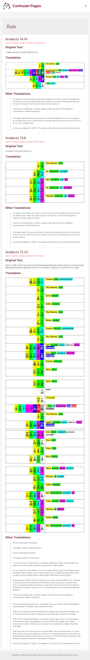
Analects (23, 43)
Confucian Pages (27, 6)
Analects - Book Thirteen (35, 142)
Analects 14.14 (16, 39)
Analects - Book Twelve (35, 256)
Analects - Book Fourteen (36, 43)
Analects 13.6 (15, 138)
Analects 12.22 (16, 252)
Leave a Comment (11, 43)
